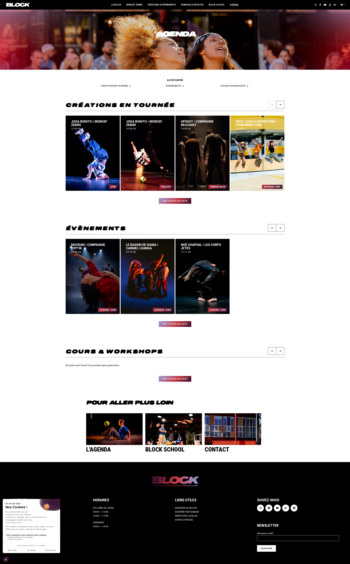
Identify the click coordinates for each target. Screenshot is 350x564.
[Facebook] (268, 508)
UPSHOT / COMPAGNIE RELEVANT (197, 123)
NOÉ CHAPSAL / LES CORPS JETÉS (201, 246)
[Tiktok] (285, 508)
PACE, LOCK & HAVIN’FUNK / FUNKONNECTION (256, 123)
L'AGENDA (98, 449)
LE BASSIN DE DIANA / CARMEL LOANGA (142, 246)
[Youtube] (277, 508)
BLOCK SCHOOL (165, 449)
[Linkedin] (294, 508)
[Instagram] (260, 508)
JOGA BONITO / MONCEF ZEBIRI (89, 123)
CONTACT (217, 449)
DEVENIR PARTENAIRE (187, 511)
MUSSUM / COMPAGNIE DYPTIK (88, 246)
